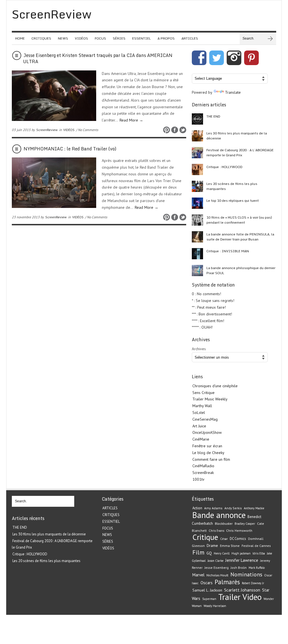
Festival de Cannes (256, 546)
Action (197, 508)
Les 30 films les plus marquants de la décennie (236, 135)
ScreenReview (47, 130)
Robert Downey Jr (253, 583)
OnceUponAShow (207, 432)
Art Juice (199, 425)
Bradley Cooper (245, 524)
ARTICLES (189, 38)
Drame (212, 545)
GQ (209, 553)
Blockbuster (224, 523)
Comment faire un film (211, 459)
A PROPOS (166, 38)
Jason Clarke (215, 561)
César (224, 539)
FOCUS (100, 38)
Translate (233, 92)
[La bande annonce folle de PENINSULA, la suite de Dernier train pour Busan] (197, 236)
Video (252, 597)
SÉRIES (119, 38)
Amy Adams (213, 508)
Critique (205, 537)
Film (198, 552)
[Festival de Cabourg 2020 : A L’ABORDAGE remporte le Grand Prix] (197, 152)
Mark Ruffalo (257, 568)
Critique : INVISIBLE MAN (227, 251)
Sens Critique (203, 392)
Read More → (131, 120)
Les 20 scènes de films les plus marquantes (231, 186)
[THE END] (197, 119)
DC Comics (238, 538)
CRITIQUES (41, 38)
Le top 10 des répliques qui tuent (232, 200)
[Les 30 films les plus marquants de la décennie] (197, 135)
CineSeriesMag (205, 419)
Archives (199, 348)
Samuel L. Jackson (207, 590)
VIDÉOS (81, 38)
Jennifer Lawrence (241, 560)
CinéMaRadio (203, 465)
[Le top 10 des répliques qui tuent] (197, 203)
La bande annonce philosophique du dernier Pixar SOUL (240, 270)
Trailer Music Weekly (210, 399)
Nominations (246, 574)
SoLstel (198, 412)
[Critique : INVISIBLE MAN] (197, 253)
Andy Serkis (233, 508)
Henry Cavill (222, 553)
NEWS (63, 38)
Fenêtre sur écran (207, 445)
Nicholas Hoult (217, 575)
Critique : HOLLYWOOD (224, 166)
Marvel (198, 574)
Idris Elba (259, 553)
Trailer (229, 597)
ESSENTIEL (141, 38)
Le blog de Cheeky (208, 452)
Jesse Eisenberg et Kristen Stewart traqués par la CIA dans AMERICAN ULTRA (97, 58)
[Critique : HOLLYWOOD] (197, 169)
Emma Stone (230, 546)
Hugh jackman (241, 553)
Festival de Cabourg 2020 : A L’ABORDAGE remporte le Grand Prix (240, 152)
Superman (209, 599)
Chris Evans (216, 531)
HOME (20, 38)
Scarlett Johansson (242, 590)
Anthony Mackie (254, 508)
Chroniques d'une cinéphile (215, 385)
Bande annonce (219, 515)
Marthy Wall (202, 405)
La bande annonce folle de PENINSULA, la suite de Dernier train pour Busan (240, 237)
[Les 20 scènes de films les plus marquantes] (197, 186)
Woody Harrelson (215, 606)
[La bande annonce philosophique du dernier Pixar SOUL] (197, 270)
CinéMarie (200, 439)
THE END (213, 116)
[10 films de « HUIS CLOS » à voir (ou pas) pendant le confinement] (197, 220)
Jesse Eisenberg (216, 567)
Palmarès (227, 582)
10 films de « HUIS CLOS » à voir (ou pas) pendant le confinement (239, 220)
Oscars (207, 582)
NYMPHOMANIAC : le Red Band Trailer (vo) (70, 148)
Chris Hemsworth (239, 530)
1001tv (198, 479)
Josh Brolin (239, 567)
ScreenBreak (203, 472)
